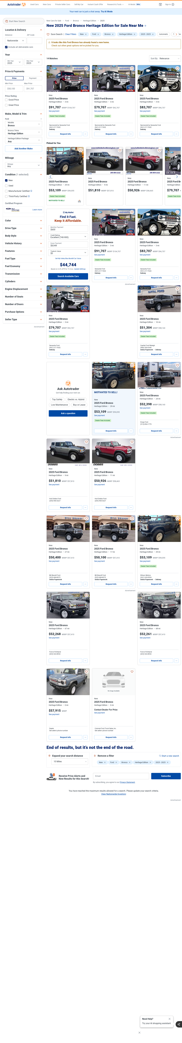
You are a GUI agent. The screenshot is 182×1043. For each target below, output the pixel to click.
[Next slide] (176, 176)
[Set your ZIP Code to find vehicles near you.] (145, 26)
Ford (67, 21)
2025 (102, 21)
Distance (8, 35)
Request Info (65, 134)
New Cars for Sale (53, 21)
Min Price (9, 83)
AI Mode (134, 4)
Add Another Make (24, 148)
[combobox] (23, 21)
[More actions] (85, 134)
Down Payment (56, 243)
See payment (54, 111)
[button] (160, 4)
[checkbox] (12, 100)
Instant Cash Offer (95, 4)
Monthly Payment (56, 227)
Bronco (76, 21)
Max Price (28, 83)
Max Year (30, 61)
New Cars (47, 4)
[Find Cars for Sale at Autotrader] (16, 4)
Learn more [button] (37, 210)
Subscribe (166, 776)
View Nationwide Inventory (113, 794)
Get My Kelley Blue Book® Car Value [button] (68, 258)
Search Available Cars (68, 276)
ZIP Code (30, 35)
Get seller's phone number (58, 731)
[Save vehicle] (86, 68)
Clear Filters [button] (70, 34)
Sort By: (154, 58)
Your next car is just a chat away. (91, 11)
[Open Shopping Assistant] (179, 1024)
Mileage (10, 164)
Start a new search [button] (170, 756)
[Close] (169, 1019)
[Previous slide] (50, 176)
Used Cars (34, 4)
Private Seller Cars (62, 4)
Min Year (10, 61)
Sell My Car (78, 4)
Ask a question (68, 413)
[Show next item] (130, 375)
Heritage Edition (89, 21)
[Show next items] (176, 34)
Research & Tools (114, 4)
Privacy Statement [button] (127, 782)
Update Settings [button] (80, 269)
